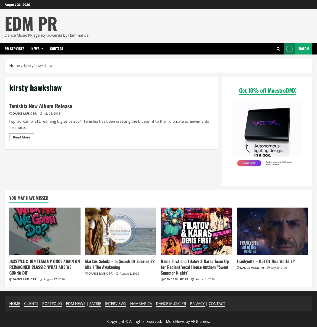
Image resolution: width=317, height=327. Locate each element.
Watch (303, 48)
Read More (23, 138)
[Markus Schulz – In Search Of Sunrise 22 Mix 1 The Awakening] (120, 231)
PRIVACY (197, 303)
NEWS (35, 48)
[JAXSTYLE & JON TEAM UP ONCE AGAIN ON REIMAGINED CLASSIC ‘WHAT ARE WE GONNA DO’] (45, 231)
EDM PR (31, 23)
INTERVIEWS (115, 303)
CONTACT (56, 48)
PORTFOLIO (52, 303)
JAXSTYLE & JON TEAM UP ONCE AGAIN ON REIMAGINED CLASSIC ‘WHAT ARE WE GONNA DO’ (44, 267)
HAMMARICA (141, 303)
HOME (14, 303)
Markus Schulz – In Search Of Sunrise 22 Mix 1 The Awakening (120, 264)
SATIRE (95, 303)
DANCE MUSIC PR (25, 113)
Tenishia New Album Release (40, 106)
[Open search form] (278, 48)
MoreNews (175, 321)
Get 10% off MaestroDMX (267, 90)
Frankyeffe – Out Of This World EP (266, 261)
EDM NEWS (75, 303)
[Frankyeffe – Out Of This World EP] (272, 231)
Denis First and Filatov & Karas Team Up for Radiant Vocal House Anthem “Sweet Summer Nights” (195, 267)
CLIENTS (31, 303)
